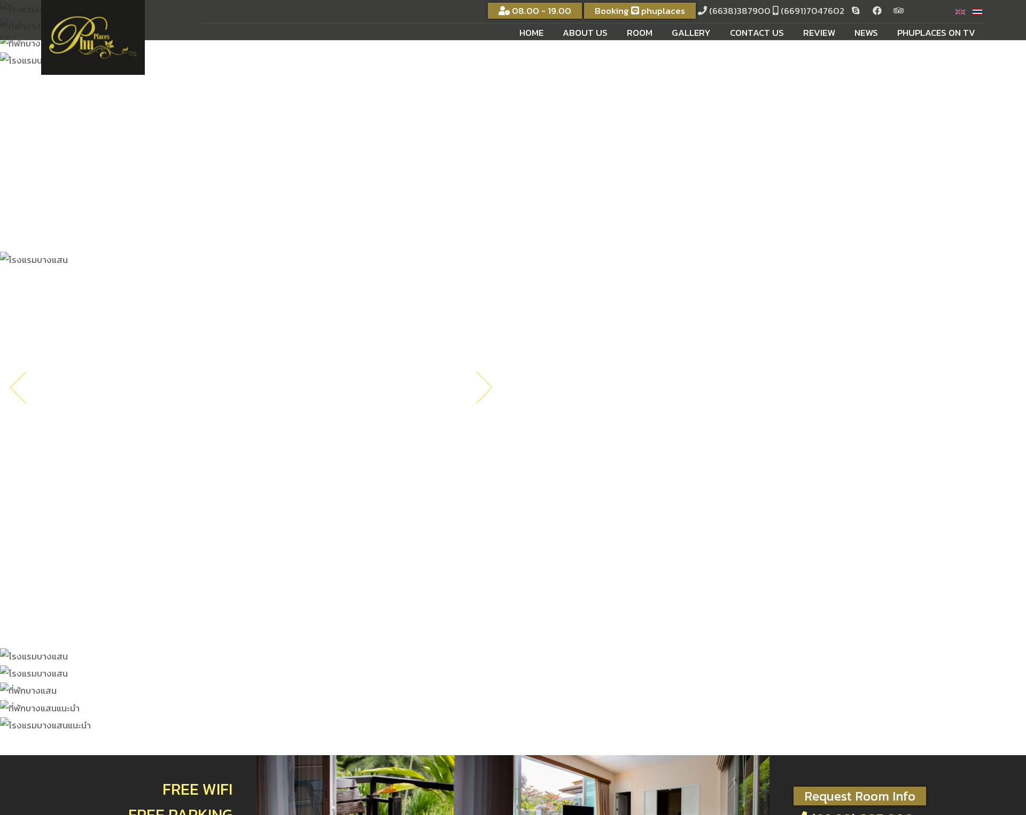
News (866, 33)
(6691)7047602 (812, 11)
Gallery (691, 33)
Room (639, 33)
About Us (585, 33)
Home (531, 33)
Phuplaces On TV (936, 33)
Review (819, 33)
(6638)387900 (740, 11)
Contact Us (757, 33)
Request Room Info (859, 796)
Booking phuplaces (640, 11)
